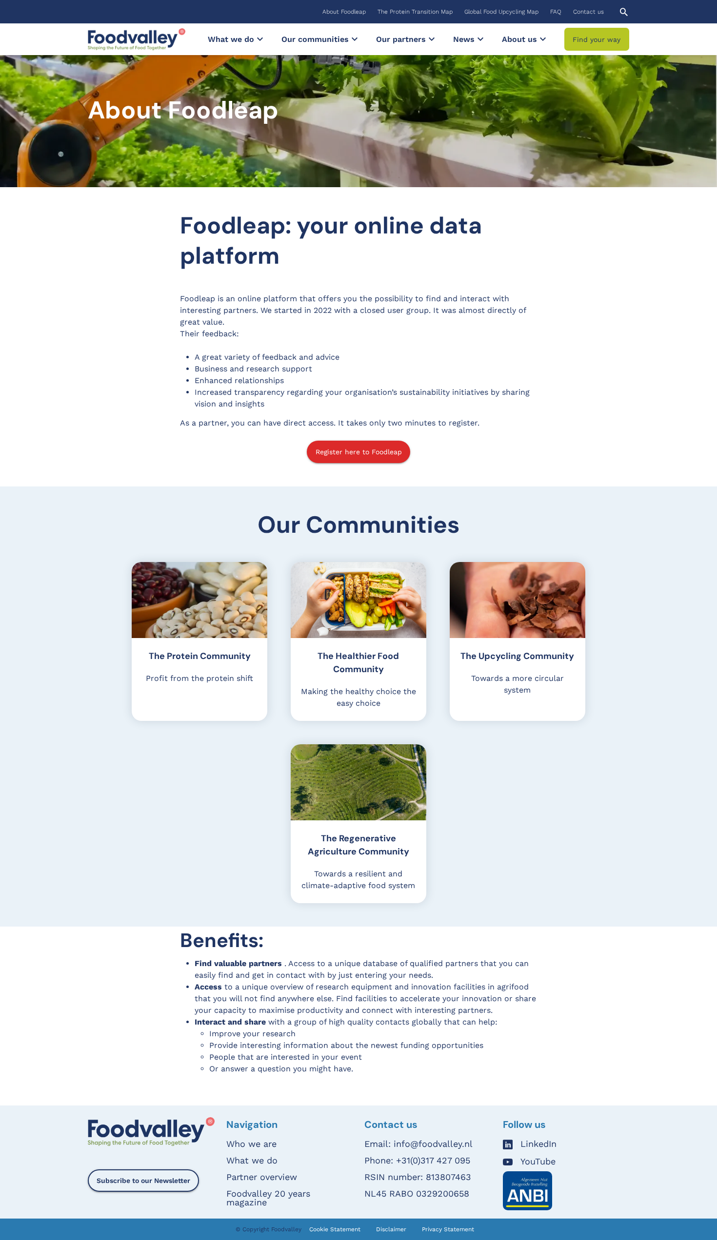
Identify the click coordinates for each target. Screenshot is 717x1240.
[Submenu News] (480, 39)
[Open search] (624, 11)
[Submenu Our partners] (432, 39)
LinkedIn (538, 1144)
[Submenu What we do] (260, 39)
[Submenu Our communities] (354, 39)
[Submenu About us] (543, 39)
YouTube (538, 1161)
